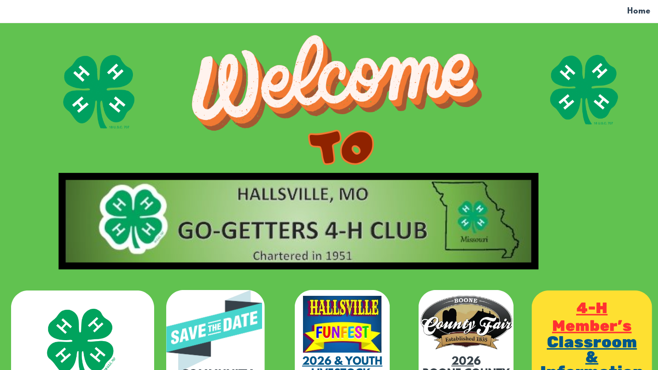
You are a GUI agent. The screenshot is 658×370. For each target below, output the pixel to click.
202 (462, 362)
